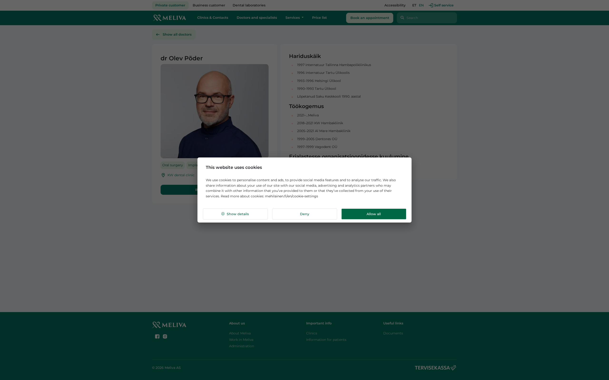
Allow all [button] (374, 214)
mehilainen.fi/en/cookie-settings (291, 196)
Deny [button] (304, 214)
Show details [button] (238, 214)
